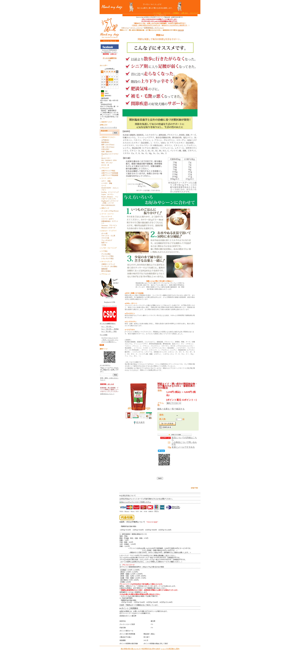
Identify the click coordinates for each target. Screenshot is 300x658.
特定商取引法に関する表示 (151, 649)
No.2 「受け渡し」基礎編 (109, 329)
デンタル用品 (106, 254)
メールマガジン (105, 365)
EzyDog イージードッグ (110, 192)
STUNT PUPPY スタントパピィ (110, 189)
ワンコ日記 (103, 335)
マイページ (167, 13)
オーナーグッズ (106, 261)
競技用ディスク (106, 122)
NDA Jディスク (107, 163)
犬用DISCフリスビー (108, 137)
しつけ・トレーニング (109, 248)
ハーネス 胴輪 (106, 183)
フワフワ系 (105, 238)
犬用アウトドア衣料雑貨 (109, 173)
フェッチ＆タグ (106, 240)
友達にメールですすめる (183, 447)
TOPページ (125, 28)
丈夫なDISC (105, 149)
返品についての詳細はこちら (184, 438)
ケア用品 (104, 251)
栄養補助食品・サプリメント (109, 222)
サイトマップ (194, 13)
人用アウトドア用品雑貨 (109, 175)
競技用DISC (105, 142)
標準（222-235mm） (108, 145)
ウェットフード (106, 216)
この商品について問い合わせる (184, 443)
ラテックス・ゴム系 (108, 236)
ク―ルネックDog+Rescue (110, 211)
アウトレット (106, 274)
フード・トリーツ (107, 214)
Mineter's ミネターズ (108, 228)
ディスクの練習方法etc (108, 323)
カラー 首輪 (106, 181)
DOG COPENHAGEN (108, 205)
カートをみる (157, 13)
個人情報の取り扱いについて (131, 649)
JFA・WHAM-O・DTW (109, 160)
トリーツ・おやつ (107, 219)
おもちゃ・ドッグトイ (109, 230)
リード (104, 185)
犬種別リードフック (108, 264)
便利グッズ (105, 208)
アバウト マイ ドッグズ (152, 4)
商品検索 (104, 131)
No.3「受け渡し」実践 (109, 331)
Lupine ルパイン (107, 194)
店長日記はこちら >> (107, 394)
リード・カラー (106, 178)
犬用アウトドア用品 (108, 171)
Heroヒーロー (106, 158)
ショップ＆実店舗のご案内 (170, 649)
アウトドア (105, 168)
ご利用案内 (175, 13)
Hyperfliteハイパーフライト (109, 155)
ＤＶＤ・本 (105, 165)
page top (194, 488)
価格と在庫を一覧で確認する (171, 409)
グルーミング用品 (107, 256)
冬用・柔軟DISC (106, 151)
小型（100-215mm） (108, 147)
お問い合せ (184, 13)
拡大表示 (140, 422)
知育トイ (104, 242)
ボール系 (104, 233)
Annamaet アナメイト (109, 225)
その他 (104, 245)
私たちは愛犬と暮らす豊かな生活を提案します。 (152, 8)
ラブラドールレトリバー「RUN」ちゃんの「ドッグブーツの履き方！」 (109, 340)
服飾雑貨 (104, 269)
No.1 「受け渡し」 (107, 326)
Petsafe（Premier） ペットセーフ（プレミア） (109, 198)
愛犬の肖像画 (106, 271)
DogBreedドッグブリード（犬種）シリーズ (109, 202)
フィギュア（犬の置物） (109, 266)
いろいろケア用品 (107, 258)
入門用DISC (105, 140)
